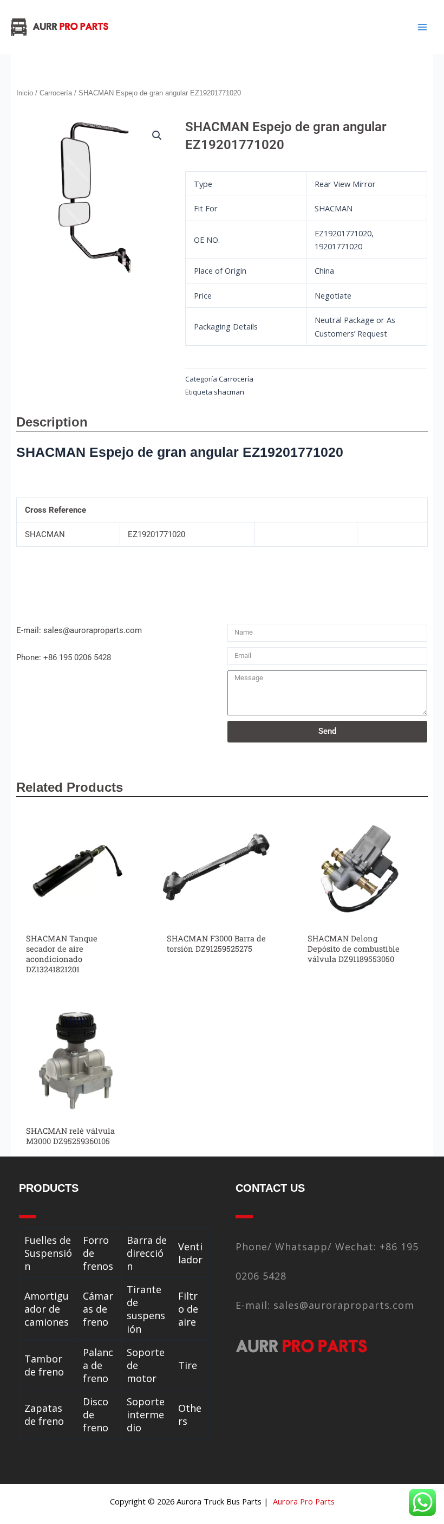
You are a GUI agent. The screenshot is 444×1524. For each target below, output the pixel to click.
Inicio (24, 93)
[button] (157, 135)
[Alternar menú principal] (422, 27)
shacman (229, 392)
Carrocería (56, 93)
